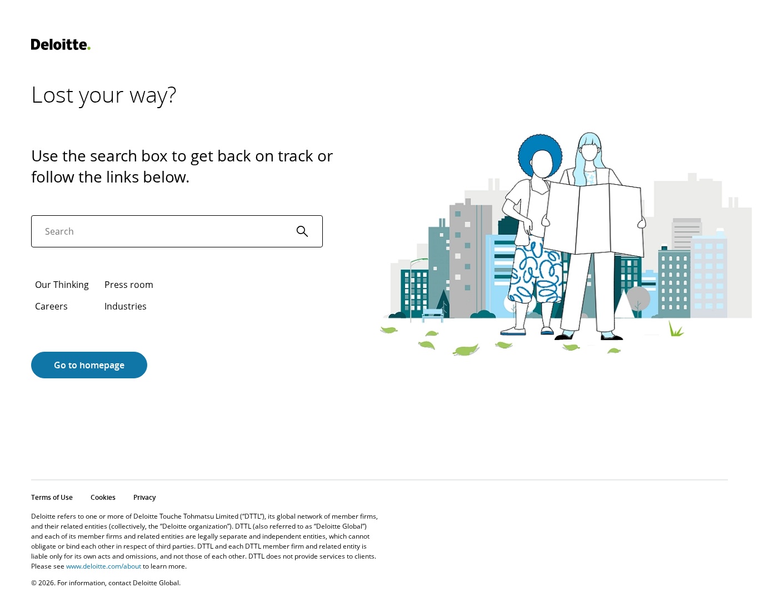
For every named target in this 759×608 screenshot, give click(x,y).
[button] (302, 231)
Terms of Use (52, 497)
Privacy (144, 497)
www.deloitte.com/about (103, 566)
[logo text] (61, 44)
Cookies (103, 497)
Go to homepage (89, 365)
